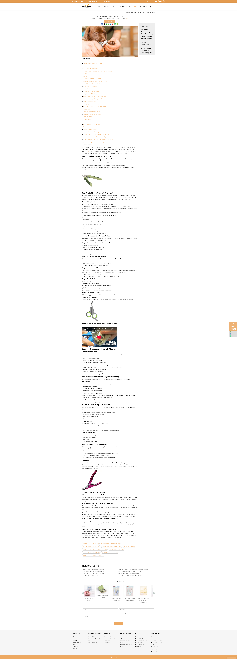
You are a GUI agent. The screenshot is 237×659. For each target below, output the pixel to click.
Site (127, 18)
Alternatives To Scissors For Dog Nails (111, 546)
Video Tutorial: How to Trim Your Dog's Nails (94, 96)
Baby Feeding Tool (92, 642)
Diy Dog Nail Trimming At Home (110, 552)
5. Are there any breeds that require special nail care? (98, 142)
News (74, 644)
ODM (121, 638)
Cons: (85, 76)
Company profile (108, 636)
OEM (121, 636)
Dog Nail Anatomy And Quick (116, 549)
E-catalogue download (109, 638)
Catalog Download (105, 1)
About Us (75, 640)
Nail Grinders (87, 109)
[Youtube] (159, 1)
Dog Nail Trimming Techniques (91, 543)
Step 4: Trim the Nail (89, 88)
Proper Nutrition (88, 119)
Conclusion (86, 126)
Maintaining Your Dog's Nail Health (92, 114)
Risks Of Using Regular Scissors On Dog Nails (95, 549)
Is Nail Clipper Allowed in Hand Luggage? (93, 573)
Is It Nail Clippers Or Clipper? (90, 575)
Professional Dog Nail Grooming (91, 552)
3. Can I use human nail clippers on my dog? (95, 137)
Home (74, 636)
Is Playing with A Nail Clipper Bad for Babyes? (131, 571)
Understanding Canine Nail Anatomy (92, 63)
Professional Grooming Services (92, 111)
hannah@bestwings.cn (92, 1)
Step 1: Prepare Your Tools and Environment (95, 81)
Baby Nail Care (91, 636)
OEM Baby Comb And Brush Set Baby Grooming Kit (104, 600)
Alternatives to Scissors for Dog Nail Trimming (95, 106)
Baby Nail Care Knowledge (141, 638)
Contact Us (75, 646)
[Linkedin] (161, 1)
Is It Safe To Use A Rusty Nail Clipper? (129, 573)
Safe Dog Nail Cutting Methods (91, 546)
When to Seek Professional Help (91, 124)
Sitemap (75, 648)
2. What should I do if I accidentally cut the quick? (97, 134)
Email (232, 333)
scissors (87, 151)
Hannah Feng (233, 331)
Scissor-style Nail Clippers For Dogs (110, 543)
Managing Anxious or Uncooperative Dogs (95, 104)
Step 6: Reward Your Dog (90, 94)
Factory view (107, 640)
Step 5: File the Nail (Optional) (91, 91)
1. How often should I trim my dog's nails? (94, 132)
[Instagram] (163, 1)
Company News (139, 636)
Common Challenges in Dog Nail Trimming (94, 99)
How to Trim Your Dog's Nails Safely (92, 78)
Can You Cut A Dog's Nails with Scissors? (93, 569)
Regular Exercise (88, 116)
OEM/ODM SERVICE (78, 642)
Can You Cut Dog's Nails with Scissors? (93, 66)
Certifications (107, 642)
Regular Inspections (89, 121)
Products (75, 638)
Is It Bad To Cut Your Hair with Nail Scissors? (130, 575)
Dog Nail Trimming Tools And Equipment (93, 555)
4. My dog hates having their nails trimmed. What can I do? (99, 139)
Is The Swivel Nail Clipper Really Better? (93, 571)
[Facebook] (156, 1)
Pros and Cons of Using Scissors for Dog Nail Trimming (98, 71)
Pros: (85, 73)
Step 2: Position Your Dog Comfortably (94, 83)
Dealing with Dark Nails (90, 101)
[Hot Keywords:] (148, 1)
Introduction (86, 61)
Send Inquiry (118, 623)
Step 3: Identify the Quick (90, 86)
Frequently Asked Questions (90, 129)
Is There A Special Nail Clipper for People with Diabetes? (134, 569)
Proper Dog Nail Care (129, 546)
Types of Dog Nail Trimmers (90, 68)
